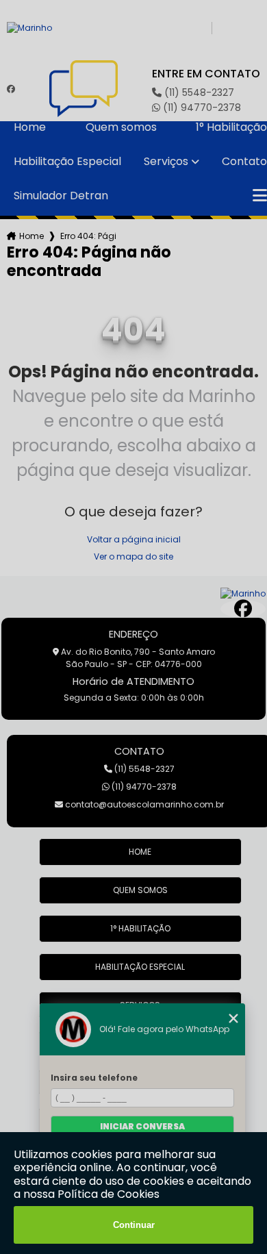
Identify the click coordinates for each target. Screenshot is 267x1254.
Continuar (134, 1225)
